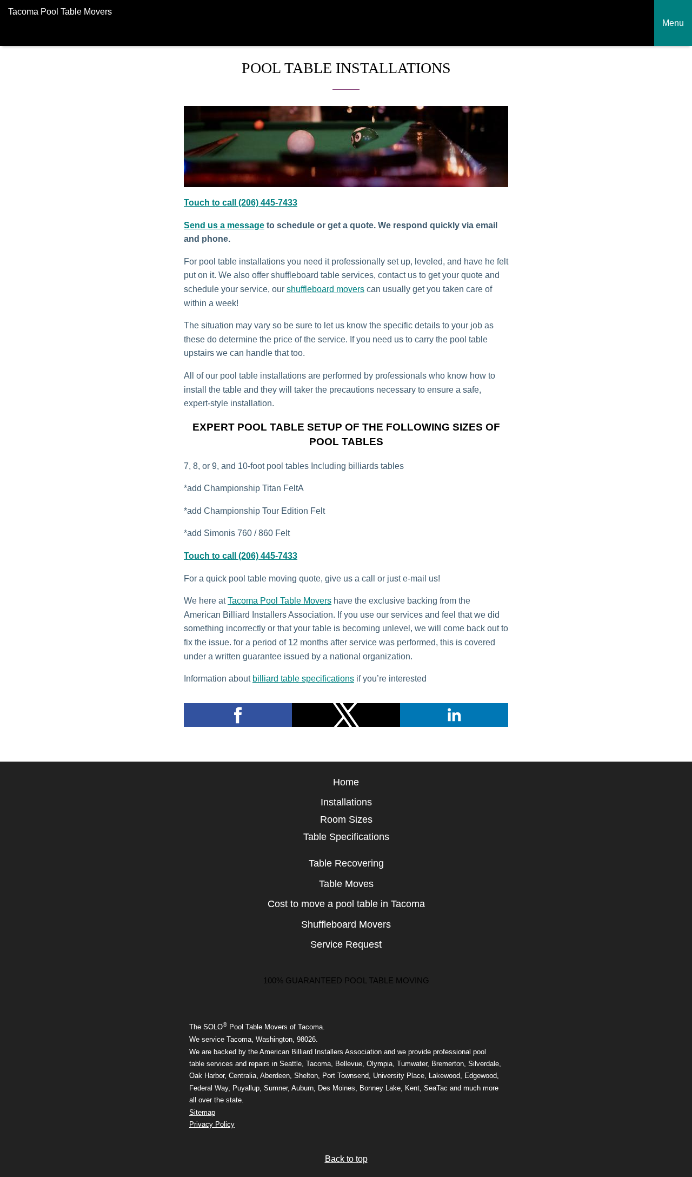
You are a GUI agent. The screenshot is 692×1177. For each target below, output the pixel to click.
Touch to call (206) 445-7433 (240, 202)
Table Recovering (346, 863)
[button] (238, 715)
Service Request (346, 944)
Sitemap (202, 1112)
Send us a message (224, 225)
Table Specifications (346, 836)
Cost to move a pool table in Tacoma (346, 903)
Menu (673, 23)
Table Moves (346, 883)
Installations (346, 802)
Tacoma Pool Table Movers (279, 600)
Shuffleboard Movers (346, 924)
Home (346, 782)
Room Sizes (346, 819)
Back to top (346, 1158)
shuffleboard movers (325, 289)
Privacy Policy (212, 1124)
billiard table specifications (303, 678)
